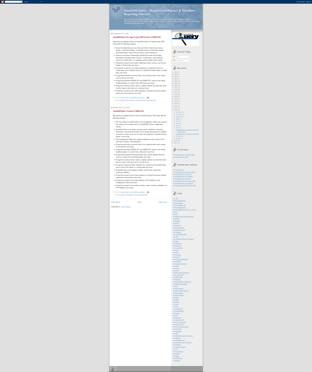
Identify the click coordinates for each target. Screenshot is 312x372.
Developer (178, 245)
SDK (136, 194)
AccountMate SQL (180, 207)
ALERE (177, 218)
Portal (177, 304)
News (177, 297)
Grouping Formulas (181, 264)
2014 (176, 99)
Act (176, 212)
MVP (176, 286)
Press (177, 306)
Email (176, 250)
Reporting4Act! (179, 170)
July (177, 121)
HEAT (177, 266)
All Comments (179, 60)
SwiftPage (178, 344)
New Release (130, 194)
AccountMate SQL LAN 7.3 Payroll (185, 209)
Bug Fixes (122, 100)
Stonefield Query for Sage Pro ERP (185, 185)
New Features (130, 100)
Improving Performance (182, 272)
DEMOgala (178, 243)
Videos (177, 356)
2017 (176, 92)
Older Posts (163, 202)
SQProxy (178, 338)
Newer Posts (115, 202)
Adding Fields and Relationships (184, 216)
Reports (177, 313)
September (179, 116)
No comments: (140, 97)
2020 (176, 85)
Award (177, 223)
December (179, 112)
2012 (176, 103)
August (178, 119)
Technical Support (180, 347)
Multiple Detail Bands (181, 284)
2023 (176, 79)
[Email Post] (147, 97)
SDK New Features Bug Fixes (184, 336)
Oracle (177, 302)
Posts (177, 57)
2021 (176, 83)
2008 (176, 140)
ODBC (177, 299)
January (178, 138)
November (179, 114)
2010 (176, 107)
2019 (176, 87)
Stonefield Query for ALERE (183, 174)
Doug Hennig (179, 248)
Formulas (178, 255)
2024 (176, 76)
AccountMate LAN (180, 205)
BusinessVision (179, 227)
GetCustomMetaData (181, 259)
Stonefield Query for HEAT (183, 179)
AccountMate (179, 203)
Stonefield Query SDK (181, 157)
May (177, 123)
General (177, 257)
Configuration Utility (180, 234)
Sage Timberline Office (182, 327)
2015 (176, 96)
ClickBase (178, 232)
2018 (176, 90)
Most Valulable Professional (183, 281)
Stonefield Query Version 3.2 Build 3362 (128, 111)
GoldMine (178, 261)
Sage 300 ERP (179, 320)
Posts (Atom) (125, 207)
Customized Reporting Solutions (184, 239)
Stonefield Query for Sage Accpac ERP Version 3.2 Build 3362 (137, 37)
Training (177, 353)
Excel (176, 252)
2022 (176, 81)
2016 (176, 94)
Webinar (177, 360)
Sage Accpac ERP (140, 100)
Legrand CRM (179, 275)
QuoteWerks (179, 308)
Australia (177, 221)
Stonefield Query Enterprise (183, 342)
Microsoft (178, 279)
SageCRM (178, 329)
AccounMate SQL (180, 200)
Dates (177, 241)
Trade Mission (179, 351)
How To (177, 268)
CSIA (176, 236)
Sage (176, 315)
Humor (177, 270)
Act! (176, 214)
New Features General (182, 290)
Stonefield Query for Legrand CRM (185, 181)
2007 (176, 143)
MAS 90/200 (178, 277)
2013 (176, 101)
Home (139, 202)
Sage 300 (178, 318)
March (178, 127)
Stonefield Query (151, 100)
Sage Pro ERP (179, 324)
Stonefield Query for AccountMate (185, 172)
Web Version (179, 358)
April (177, 125)
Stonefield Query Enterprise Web (185, 154)
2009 (176, 110)
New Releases (179, 295)
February (179, 136)
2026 (176, 72)
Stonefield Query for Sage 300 (184, 183)
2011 (176, 105)
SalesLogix (178, 331)
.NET (176, 198)
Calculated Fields (180, 230)
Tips (176, 349)
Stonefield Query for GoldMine (184, 176)
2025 (176, 74)
